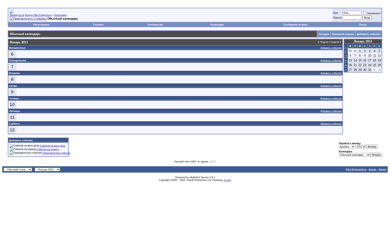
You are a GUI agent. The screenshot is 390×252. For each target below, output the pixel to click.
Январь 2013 (363, 41)
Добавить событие (368, 34)
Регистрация (41, 24)
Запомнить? (374, 13)
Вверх (382, 169)
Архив (372, 169)
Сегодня (323, 34)
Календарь (60, 15)
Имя (335, 13)
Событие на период (47, 149)
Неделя (323, 42)
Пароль (337, 17)
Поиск (363, 24)
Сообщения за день (295, 24)
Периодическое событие (56, 153)
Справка (98, 24)
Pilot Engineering (356, 169)
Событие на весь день (52, 145)
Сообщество (155, 24)
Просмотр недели (343, 34)
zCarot (227, 180)
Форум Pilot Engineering (38, 15)
